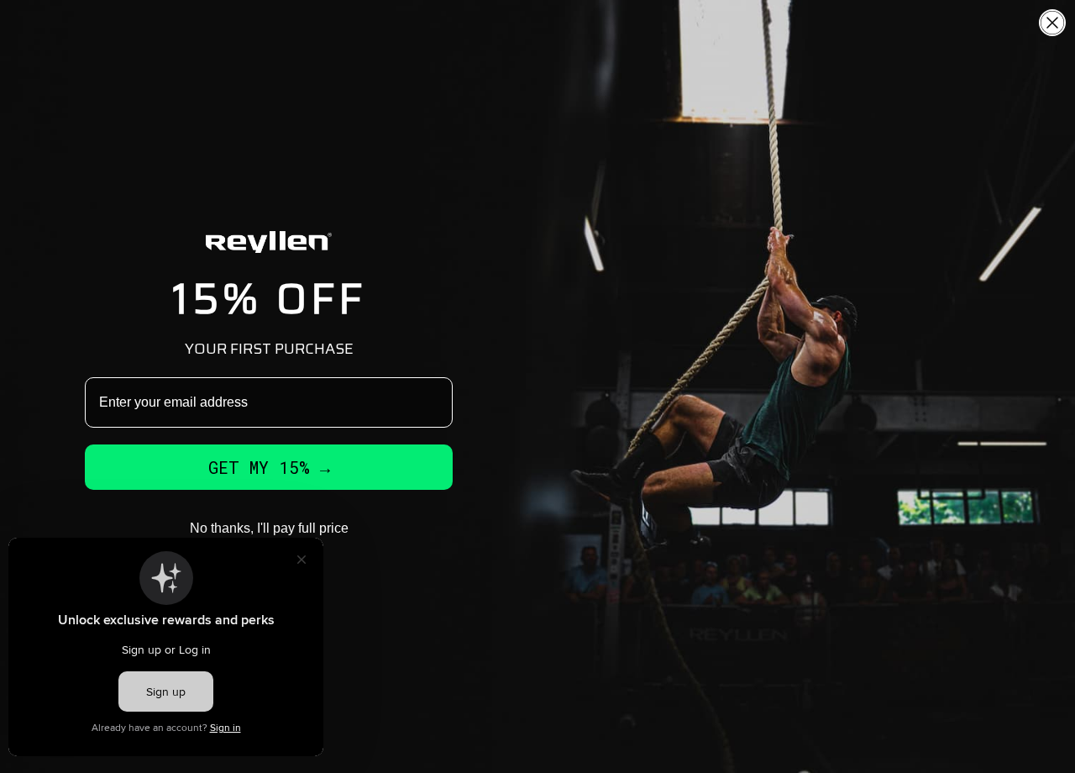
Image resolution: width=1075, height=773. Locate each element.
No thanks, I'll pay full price (269, 528)
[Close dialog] (1052, 22)
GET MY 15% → (269, 467)
